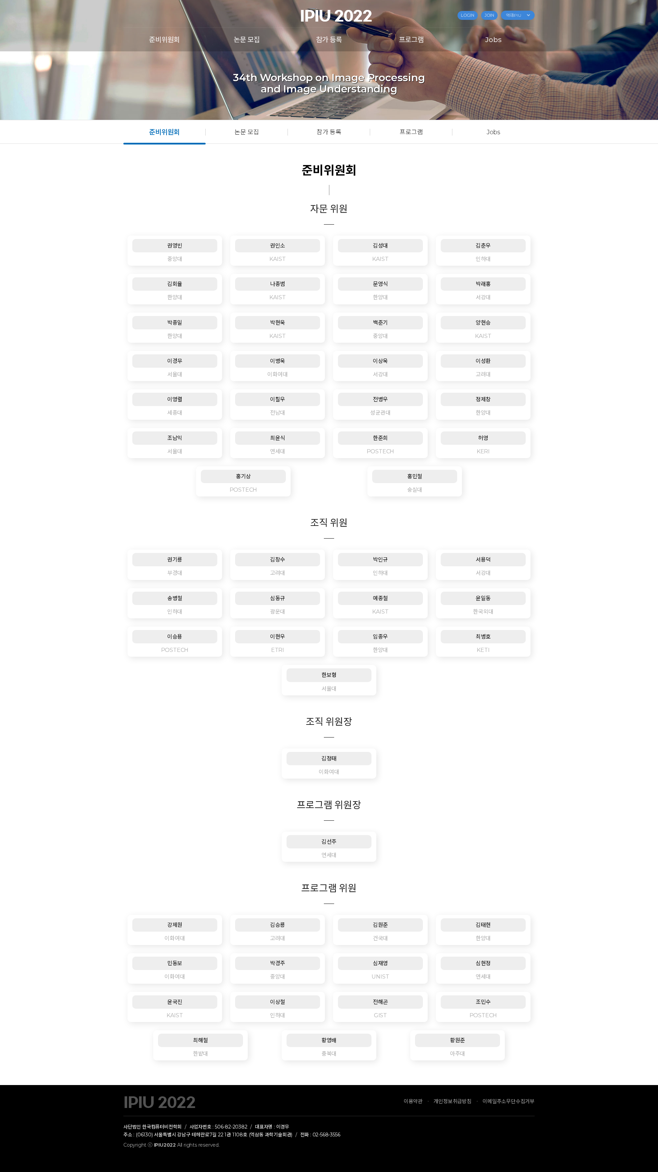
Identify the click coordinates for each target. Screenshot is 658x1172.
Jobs (493, 40)
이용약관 (413, 1101)
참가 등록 (329, 40)
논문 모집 (247, 40)
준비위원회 (164, 40)
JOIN (489, 15)
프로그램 (411, 40)
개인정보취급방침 (452, 1101)
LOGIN (467, 15)
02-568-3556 (326, 1135)
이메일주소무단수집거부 (509, 1101)
